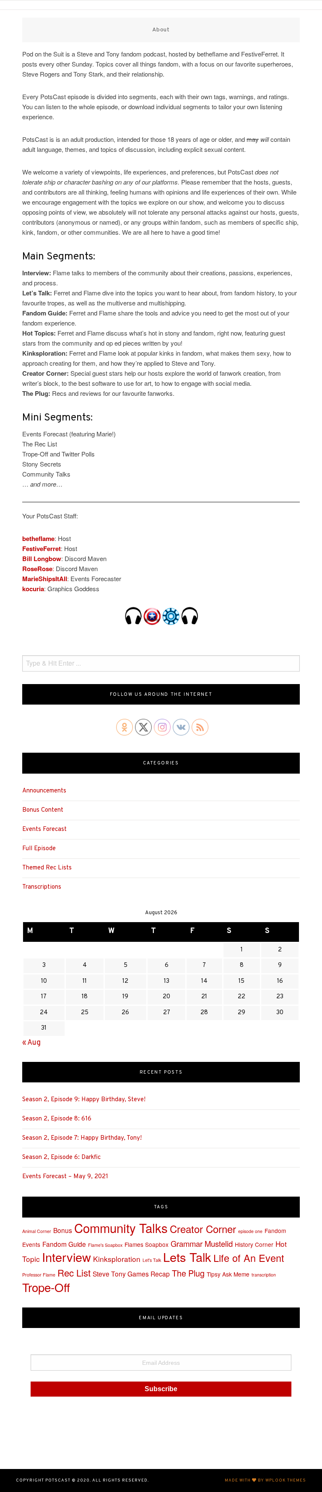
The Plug (188, 1273)
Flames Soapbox (147, 1244)
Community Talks (121, 1227)
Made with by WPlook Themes (265, 1480)
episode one (250, 1231)
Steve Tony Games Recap (131, 1273)
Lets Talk (187, 1256)
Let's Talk (152, 1260)
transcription (264, 1275)
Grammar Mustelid (202, 1243)
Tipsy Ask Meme (228, 1274)
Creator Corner (203, 1228)
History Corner (254, 1244)
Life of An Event (248, 1258)
